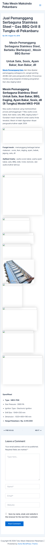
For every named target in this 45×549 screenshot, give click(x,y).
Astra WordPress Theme (28, 544)
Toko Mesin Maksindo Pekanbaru (17, 5)
